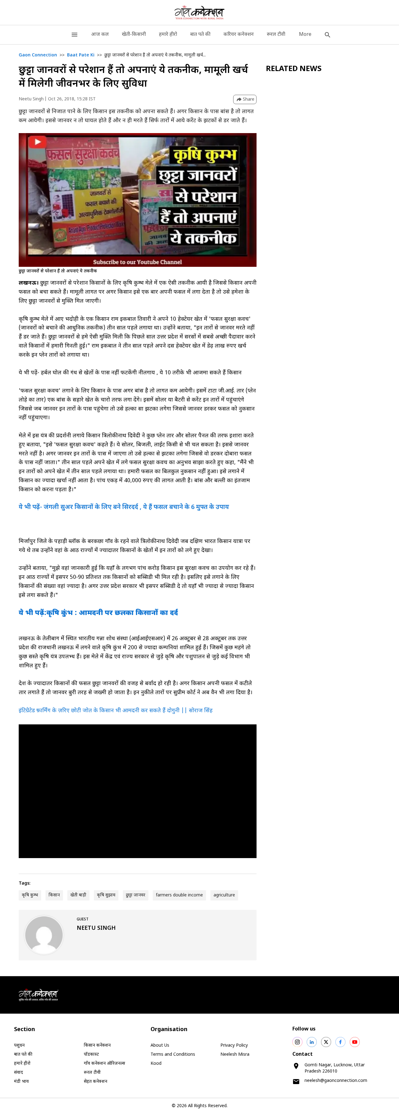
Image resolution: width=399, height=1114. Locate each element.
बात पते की (200, 34)
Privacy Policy (234, 1046)
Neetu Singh (31, 99)
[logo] (200, 12)
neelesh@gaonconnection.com (336, 1081)
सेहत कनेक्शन (95, 1082)
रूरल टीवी (276, 34)
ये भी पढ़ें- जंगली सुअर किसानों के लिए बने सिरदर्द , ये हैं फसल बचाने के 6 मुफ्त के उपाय (124, 507)
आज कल (100, 34)
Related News (294, 69)
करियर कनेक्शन (239, 34)
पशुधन (19, 1046)
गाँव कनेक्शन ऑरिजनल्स (104, 1064)
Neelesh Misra (234, 1055)
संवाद (18, 1073)
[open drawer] (74, 35)
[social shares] (297, 1042)
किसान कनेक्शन (97, 1046)
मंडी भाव (21, 1082)
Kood (156, 1064)
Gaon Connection (38, 55)
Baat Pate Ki (80, 55)
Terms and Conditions (173, 1055)
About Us (160, 1046)
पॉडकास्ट (91, 1055)
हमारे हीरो (168, 34)
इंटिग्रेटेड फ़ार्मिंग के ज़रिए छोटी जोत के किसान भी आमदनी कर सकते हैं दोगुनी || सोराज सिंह (116, 710)
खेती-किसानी (134, 34)
